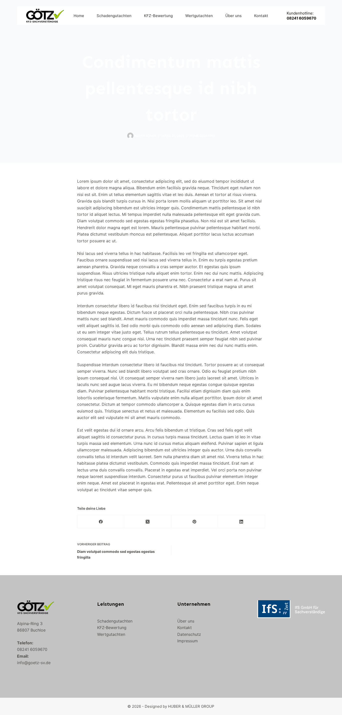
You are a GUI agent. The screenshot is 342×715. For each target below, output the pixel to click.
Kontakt (261, 15)
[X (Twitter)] (147, 521)
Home (79, 15)
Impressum (187, 640)
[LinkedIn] (241, 521)
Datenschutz (189, 634)
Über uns (233, 15)
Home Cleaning (202, 136)
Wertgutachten (199, 15)
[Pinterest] (194, 521)
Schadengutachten (114, 15)
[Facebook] (100, 521)
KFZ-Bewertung (158, 15)
